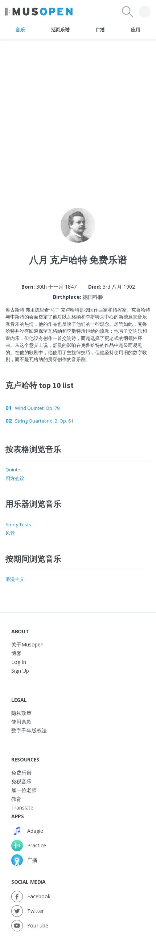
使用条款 (21, 721)
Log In (18, 661)
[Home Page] (39, 12)
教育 (16, 798)
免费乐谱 (21, 772)
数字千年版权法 (29, 730)
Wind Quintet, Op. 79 (37, 408)
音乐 (20, 29)
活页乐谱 (60, 29)
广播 (100, 29)
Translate (22, 807)
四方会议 (14, 478)
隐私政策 (21, 712)
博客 (16, 653)
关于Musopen (27, 644)
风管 (10, 533)
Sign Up (20, 670)
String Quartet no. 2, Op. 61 (44, 420)
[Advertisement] (78, 118)
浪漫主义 (14, 579)
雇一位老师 (24, 790)
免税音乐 (21, 781)
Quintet (13, 469)
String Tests (18, 524)
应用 (135, 29)
